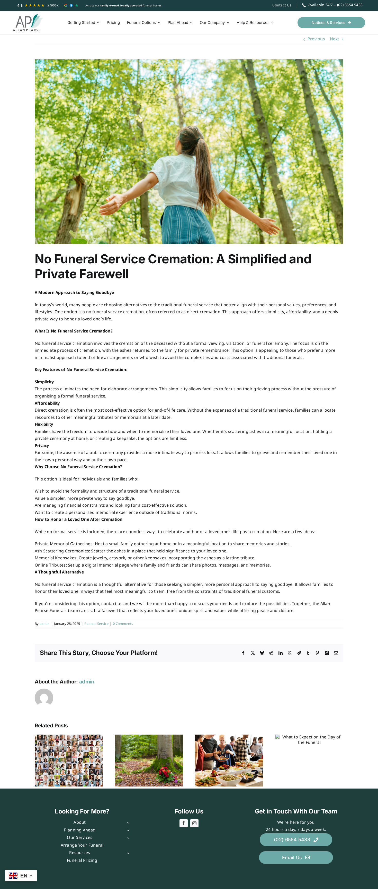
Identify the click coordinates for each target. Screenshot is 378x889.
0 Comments (123, 624)
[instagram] (194, 823)
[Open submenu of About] (127, 822)
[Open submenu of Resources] (127, 853)
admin (45, 624)
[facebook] (183, 823)
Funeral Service (96, 624)
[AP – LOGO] (28, 22)
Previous (316, 39)
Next (334, 39)
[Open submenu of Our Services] (127, 837)
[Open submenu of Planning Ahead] (127, 830)
